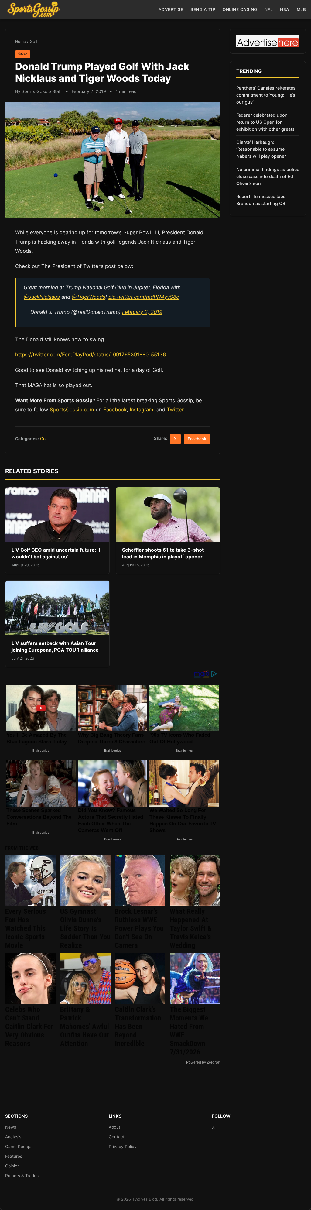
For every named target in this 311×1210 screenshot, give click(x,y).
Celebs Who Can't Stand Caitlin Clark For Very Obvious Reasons (29, 1026)
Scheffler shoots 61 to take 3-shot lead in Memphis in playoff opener (163, 553)
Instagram (141, 409)
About (114, 1127)
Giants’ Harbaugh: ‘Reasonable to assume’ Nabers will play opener (261, 149)
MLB (301, 9)
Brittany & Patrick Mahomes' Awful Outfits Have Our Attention (84, 1026)
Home (20, 41)
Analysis (13, 1136)
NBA (284, 9)
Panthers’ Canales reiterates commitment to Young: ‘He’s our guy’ (266, 95)
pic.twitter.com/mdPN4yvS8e (143, 297)
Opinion (12, 1166)
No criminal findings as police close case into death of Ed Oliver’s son (267, 176)
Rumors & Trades (22, 1175)
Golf (34, 41)
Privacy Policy (123, 1146)
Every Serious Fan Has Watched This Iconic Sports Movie (25, 928)
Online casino (240, 9)
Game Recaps (18, 1146)
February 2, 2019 (142, 312)
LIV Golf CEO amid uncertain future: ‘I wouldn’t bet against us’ (56, 553)
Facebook (115, 409)
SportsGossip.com (72, 409)
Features (13, 1156)
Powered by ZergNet (203, 1062)
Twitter (175, 409)
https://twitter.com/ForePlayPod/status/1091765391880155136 (90, 354)
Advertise (171, 9)
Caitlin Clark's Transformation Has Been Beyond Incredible (138, 1026)
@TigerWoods (88, 297)
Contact (117, 1136)
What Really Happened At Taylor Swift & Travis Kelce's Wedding (191, 928)
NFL (269, 9)
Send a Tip (202, 9)
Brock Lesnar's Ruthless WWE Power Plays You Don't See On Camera (139, 928)
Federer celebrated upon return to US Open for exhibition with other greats (265, 122)
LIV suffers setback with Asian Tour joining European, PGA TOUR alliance (55, 646)
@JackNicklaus (42, 297)
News (10, 1127)
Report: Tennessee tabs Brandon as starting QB (260, 200)
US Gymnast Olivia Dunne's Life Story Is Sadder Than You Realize (85, 928)
